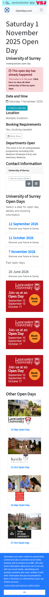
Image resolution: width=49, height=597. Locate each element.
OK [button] (24, 592)
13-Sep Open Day (20, 429)
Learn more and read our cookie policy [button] (22, 585)
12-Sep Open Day (20, 505)
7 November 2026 (22, 251)
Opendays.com (24, 10)
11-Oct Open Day (20, 467)
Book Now (15, 136)
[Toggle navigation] (41, 10)
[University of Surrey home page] (28, 183)
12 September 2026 (23, 223)
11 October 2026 (21, 237)
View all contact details (19, 178)
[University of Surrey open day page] (36, 183)
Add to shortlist (18, 108)
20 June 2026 (19, 271)
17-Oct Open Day (20, 542)
